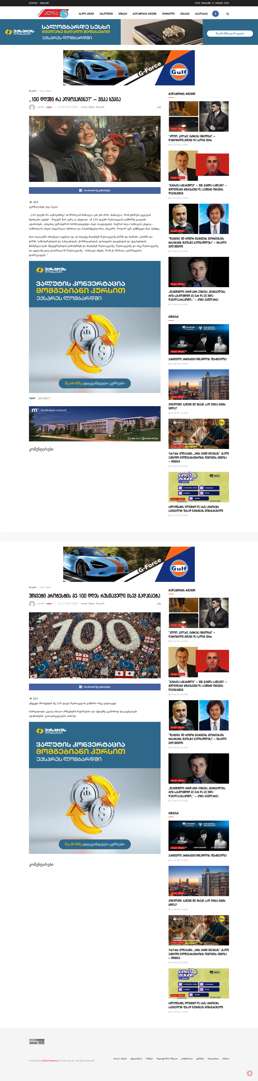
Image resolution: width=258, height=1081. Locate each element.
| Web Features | (50, 1060)
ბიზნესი (122, 13)
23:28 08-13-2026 (179, 251)
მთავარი (33, 91)
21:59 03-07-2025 (68, 107)
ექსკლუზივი (106, 13)
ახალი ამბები (86, 13)
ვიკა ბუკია (44, 398)
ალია (49, 107)
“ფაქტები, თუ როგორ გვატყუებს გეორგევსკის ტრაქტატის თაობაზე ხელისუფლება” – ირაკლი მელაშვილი (197, 242)
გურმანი (184, 13)
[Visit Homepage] (53, 13)
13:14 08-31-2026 (179, 515)
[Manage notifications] (250, 1073)
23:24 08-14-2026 (179, 145)
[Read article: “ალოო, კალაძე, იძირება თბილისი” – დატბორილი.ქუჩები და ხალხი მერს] (198, 116)
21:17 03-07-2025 (68, 603)
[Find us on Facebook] (215, 13)
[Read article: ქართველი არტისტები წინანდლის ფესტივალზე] (198, 339)
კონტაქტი (44, 3)
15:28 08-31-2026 (179, 364)
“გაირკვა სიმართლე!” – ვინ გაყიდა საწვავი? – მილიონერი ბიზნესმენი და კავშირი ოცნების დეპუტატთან (197, 189)
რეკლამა (33, 3)
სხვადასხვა (201, 13)
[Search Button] (227, 13)
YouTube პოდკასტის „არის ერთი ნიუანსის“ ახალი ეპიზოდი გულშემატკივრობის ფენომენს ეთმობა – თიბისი (198, 457)
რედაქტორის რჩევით (144, 13)
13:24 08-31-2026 (179, 466)
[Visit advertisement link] (129, 70)
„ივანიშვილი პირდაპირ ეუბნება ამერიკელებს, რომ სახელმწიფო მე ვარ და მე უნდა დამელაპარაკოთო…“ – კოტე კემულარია (197, 295)
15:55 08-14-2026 (179, 198)
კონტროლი (168, 13)
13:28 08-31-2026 (179, 413)
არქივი (225, 1058)
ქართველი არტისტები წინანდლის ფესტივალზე (197, 359)
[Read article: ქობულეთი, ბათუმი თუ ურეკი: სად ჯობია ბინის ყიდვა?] (198, 384)
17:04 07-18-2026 (179, 304)
